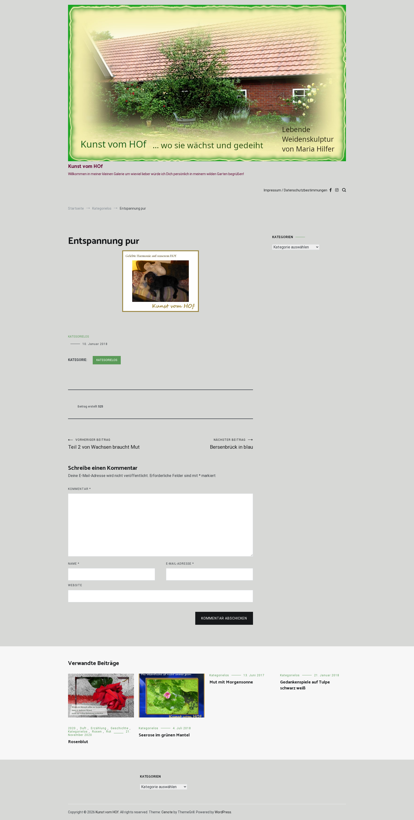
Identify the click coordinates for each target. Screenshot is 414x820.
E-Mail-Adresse (180, 563)
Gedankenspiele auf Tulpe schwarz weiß (305, 685)
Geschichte (119, 728)
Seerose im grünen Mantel (164, 735)
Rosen (97, 731)
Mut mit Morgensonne (231, 682)
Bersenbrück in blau (231, 444)
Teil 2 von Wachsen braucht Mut (104, 444)
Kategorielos (78, 336)
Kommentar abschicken (224, 618)
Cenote (167, 812)
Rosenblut (78, 741)
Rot (108, 731)
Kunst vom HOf (85, 166)
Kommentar (79, 489)
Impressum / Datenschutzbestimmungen (295, 190)
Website (75, 585)
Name (73, 563)
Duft (83, 728)
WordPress (223, 812)
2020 (72, 728)
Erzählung (98, 728)
